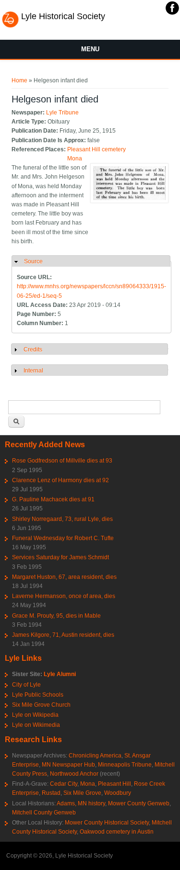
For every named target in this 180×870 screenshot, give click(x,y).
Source (33, 261)
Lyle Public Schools (37, 694)
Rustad (51, 793)
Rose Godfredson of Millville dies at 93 (62, 460)
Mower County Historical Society (107, 822)
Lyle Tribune (62, 112)
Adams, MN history (81, 803)
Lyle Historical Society (63, 16)
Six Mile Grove (82, 793)
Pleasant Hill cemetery (96, 149)
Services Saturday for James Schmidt (60, 557)
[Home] (10, 26)
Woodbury (117, 793)
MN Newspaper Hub (68, 764)
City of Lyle (26, 684)
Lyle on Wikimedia (36, 725)
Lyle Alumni (60, 674)
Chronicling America (95, 755)
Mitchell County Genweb (44, 812)
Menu (90, 49)
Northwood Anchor (74, 773)
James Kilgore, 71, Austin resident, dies (63, 635)
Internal (33, 370)
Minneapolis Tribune (125, 764)
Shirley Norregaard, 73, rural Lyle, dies (62, 519)
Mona (74, 158)
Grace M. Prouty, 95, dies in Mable (56, 615)
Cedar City (63, 783)
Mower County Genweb (138, 803)
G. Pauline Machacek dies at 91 (53, 499)
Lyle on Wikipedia (35, 715)
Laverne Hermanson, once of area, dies (63, 596)
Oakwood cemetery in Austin (117, 831)
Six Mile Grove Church (41, 704)
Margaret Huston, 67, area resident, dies (64, 577)
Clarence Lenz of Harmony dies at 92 (60, 480)
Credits (33, 349)
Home (19, 80)
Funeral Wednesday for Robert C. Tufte (63, 538)
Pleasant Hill (114, 783)
